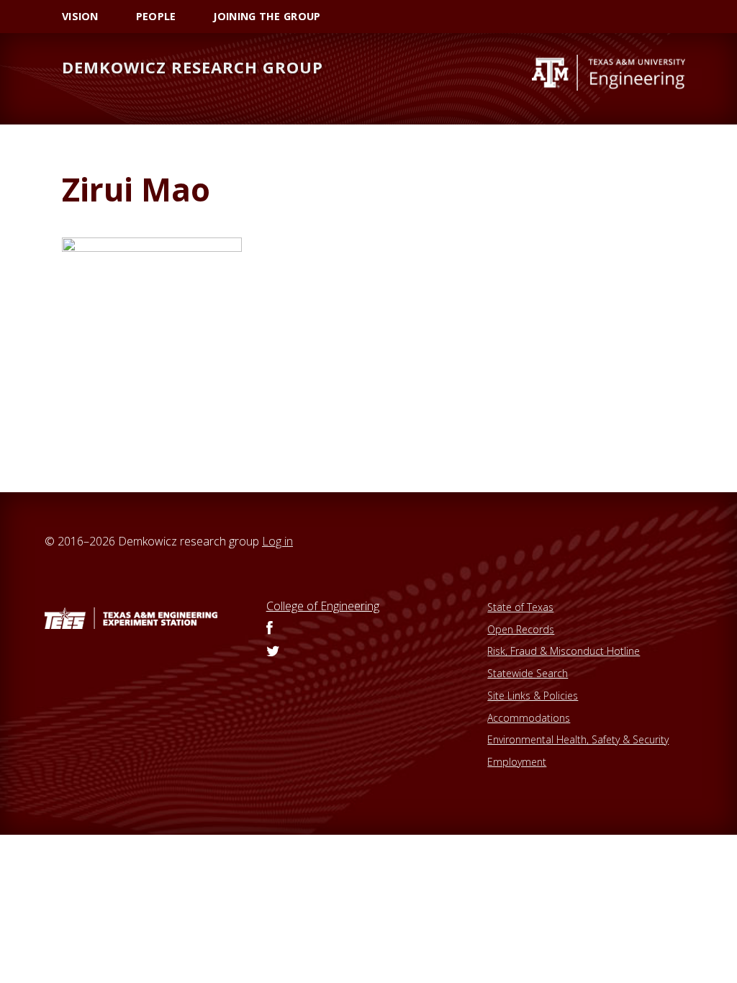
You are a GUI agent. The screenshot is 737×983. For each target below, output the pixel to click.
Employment (516, 762)
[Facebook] (269, 629)
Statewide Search (527, 673)
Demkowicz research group (192, 67)
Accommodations (528, 718)
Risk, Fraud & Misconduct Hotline (563, 651)
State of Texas (520, 607)
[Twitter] (273, 652)
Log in (277, 541)
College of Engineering (322, 606)
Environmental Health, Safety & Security (578, 739)
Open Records (520, 629)
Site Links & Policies (532, 695)
